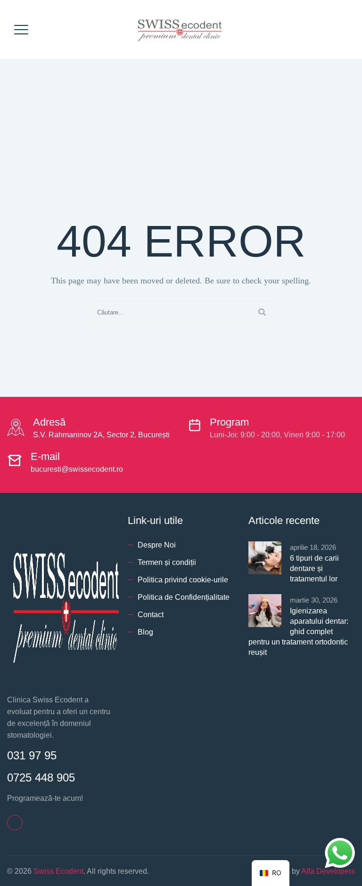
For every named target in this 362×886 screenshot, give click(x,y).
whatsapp (340, 844)
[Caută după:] (181, 312)
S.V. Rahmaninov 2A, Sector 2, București (101, 435)
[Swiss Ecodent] (179, 29)
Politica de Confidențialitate (184, 597)
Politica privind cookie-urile (183, 580)
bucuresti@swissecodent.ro (77, 469)
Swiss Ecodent (58, 871)
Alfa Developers (328, 871)
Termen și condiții (167, 562)
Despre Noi (157, 545)
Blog (145, 632)
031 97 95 (32, 755)
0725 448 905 (41, 777)
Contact (151, 615)
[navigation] (270, 873)
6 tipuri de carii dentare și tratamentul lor (314, 568)
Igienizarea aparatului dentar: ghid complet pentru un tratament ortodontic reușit (298, 631)
